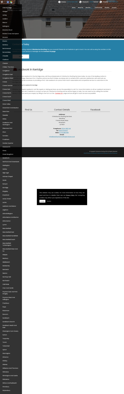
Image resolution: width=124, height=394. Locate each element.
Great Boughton (8, 154)
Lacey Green (7, 199)
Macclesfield (7, 228)
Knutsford (6, 195)
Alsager (5, 11)
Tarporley (6, 339)
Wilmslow (6, 372)
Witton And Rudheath (10, 383)
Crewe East (6, 89)
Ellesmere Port (7, 128)
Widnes (5, 364)
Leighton (5, 210)
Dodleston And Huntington (7, 124)
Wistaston (6, 379)
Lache (4, 202)
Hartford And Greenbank (11, 162)
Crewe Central (7, 85)
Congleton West (8, 78)
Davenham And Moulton (11, 108)
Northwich (6, 281)
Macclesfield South (9, 239)
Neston (5, 273)
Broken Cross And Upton (11, 34)
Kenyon (5, 184)
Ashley (5, 15)
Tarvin (5, 342)
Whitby (5, 361)
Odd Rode (6, 284)
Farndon (5, 136)
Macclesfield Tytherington (7, 244)
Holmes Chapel (8, 176)
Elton (4, 132)
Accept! (42, 201)
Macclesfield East (8, 232)
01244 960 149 (113, 2)
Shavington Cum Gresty (10, 331)
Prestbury (6, 303)
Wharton (5, 357)
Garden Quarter (8, 143)
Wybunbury (6, 390)
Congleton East (8, 74)
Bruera (5, 41)
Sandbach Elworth (9, 322)
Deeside (5, 115)
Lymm (5, 225)
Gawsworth (6, 147)
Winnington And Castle (10, 376)
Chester (5, 63)
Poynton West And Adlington (9, 298)
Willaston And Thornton (10, 368)
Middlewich (6, 262)
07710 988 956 (72, 2)
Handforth (6, 158)
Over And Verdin (8, 288)
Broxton (5, 37)
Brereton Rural (7, 30)
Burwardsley (7, 52)
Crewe (5, 82)
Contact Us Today (20, 44)
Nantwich (6, 269)
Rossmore (6, 311)
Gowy (4, 151)
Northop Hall (7, 277)
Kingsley (5, 191)
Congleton (6, 71)
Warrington (6, 353)
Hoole (4, 180)
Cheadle (5, 56)
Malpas (5, 255)
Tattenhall (6, 346)
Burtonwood (7, 48)
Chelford (5, 60)
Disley (4, 119)
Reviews (107, 7)
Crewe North (7, 93)
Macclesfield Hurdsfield (10, 236)
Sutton (5, 335)
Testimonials (98, 7)
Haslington (6, 165)
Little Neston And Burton (11, 217)
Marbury (5, 258)
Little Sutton (6, 221)
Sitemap (115, 153)
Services (88, 7)
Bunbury (5, 45)
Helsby (5, 169)
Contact (114, 7)
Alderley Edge (7, 8)
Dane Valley (6, 104)
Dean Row (6, 111)
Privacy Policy (70, 195)
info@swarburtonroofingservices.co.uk (62, 137)
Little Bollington (8, 214)
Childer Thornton (8, 67)
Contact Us (59, 93)
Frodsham (6, 139)
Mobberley (6, 266)
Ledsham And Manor (9, 206)
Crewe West (7, 100)
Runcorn (5, 314)
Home (73, 7)
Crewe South (7, 97)
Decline (49, 201)
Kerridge (5, 188)
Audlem (5, 19)
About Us (80, 7)
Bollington (6, 26)
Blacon (5, 22)
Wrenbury (6, 387)
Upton (5, 350)
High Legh (6, 173)
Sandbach (6, 318)
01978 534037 (63, 131)
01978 (91, 2)
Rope (4, 307)
